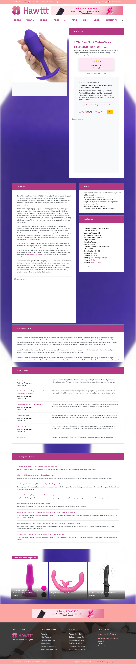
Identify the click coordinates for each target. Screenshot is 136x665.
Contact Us (26, 662)
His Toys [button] (43, 20)
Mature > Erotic (96, 262)
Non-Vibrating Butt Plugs (99, 258)
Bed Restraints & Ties (76, 643)
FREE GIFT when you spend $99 (36, 2)
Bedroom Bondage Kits (76, 637)
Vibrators (44, 634)
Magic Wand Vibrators (48, 640)
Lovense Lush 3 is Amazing (107, 634)
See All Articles (103, 646)
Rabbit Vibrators (46, 643)
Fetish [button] (75, 20)
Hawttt (89, 662)
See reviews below (96, 73)
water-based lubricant (34, 255)
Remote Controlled (75, 634)
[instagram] (106, 2)
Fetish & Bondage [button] (60, 20)
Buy (110, 112)
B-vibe (93, 260)
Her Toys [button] (17, 20)
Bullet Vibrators (46, 637)
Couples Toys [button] (112, 20)
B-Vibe (16, 596)
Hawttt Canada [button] (116, 2)
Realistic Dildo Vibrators (48, 646)
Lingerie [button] (97, 20)
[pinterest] (102, 2)
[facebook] (96, 2)
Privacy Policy (17, 662)
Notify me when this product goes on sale (97, 105)
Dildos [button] (86, 20)
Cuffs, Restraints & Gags (77, 649)
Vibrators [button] (30, 20)
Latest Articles (36, 662)
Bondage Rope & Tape (76, 640)
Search (44, 662)
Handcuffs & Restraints (77, 646)
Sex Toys (94, 253)
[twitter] (99, 2)
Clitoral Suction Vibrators (49, 649)
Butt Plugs (94, 255)
